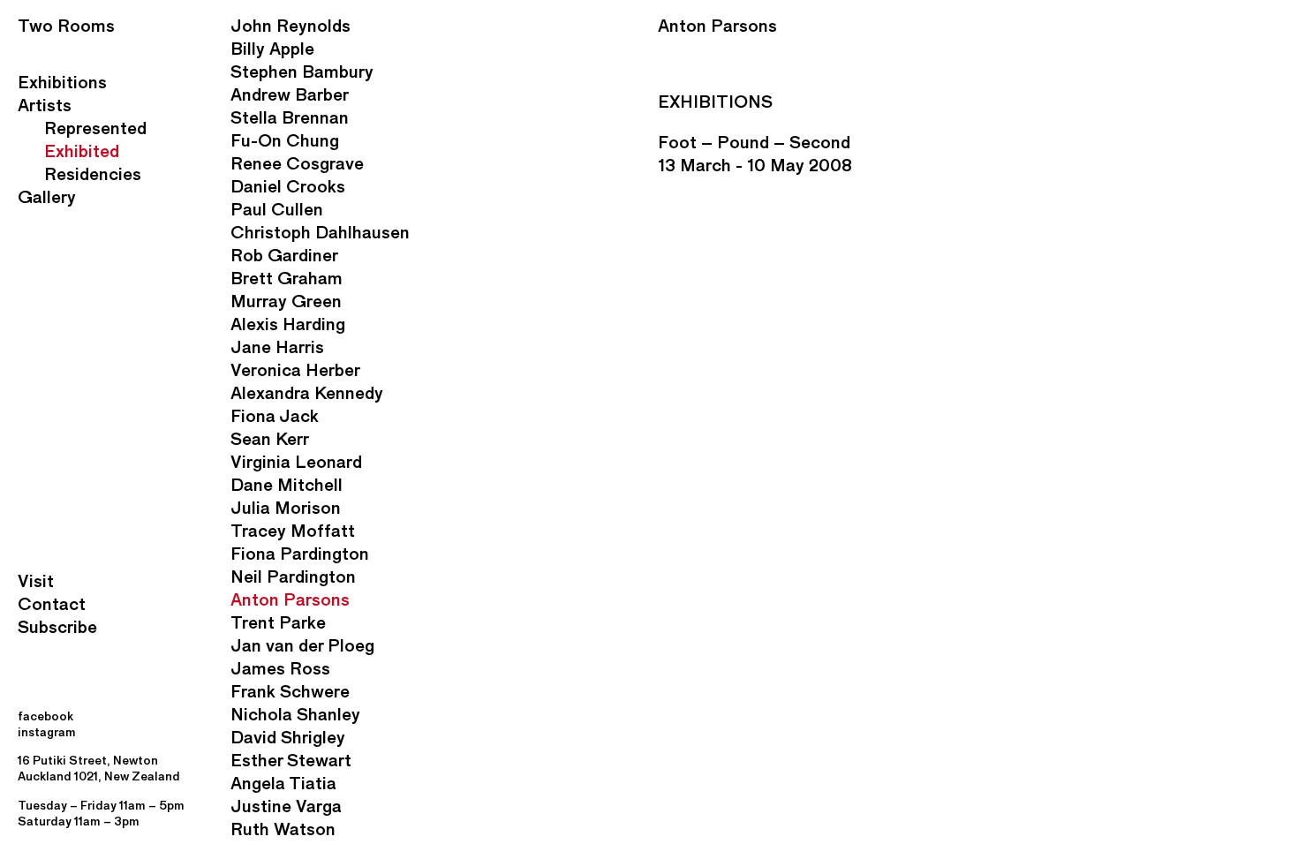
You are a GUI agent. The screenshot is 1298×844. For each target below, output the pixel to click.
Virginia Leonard (296, 461)
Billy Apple (272, 48)
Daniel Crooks (287, 186)
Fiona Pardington (299, 553)
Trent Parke (278, 622)
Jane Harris (277, 347)
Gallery (47, 196)
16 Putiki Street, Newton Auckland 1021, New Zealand (99, 768)
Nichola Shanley (295, 714)
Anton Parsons (290, 599)
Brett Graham (286, 278)
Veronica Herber (295, 370)
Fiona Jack (274, 415)
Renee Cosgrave (297, 163)
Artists (45, 105)
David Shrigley (287, 737)
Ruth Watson (283, 829)
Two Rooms (66, 25)
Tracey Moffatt (292, 530)
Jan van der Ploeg (302, 645)
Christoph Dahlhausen (320, 232)
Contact (52, 603)
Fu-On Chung (284, 140)
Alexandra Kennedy (306, 392)
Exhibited (81, 151)
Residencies (92, 174)
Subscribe (57, 626)
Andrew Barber (289, 94)
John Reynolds (290, 25)
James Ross (280, 668)
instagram (47, 732)
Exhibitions (62, 82)
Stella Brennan (289, 117)
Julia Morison (285, 507)
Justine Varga (286, 806)
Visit (36, 581)
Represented (95, 128)
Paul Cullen (276, 209)
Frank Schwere (290, 691)
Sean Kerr (269, 438)
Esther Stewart (290, 760)
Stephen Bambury (302, 71)
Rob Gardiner (284, 255)
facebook (45, 716)
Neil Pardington (293, 576)
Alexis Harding (287, 324)
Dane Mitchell (286, 484)
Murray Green (286, 301)
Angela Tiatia (283, 783)
